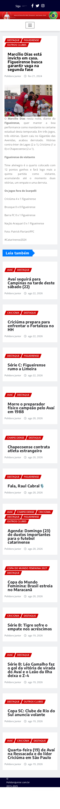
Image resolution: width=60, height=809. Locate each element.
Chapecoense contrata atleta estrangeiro (29, 448)
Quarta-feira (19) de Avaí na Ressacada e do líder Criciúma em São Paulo (31, 753)
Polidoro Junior (12, 76)
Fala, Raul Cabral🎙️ (26, 485)
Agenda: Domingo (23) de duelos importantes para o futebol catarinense (29, 536)
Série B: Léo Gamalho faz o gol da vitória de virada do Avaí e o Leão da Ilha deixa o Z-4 (31, 670)
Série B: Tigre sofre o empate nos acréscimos (30, 627)
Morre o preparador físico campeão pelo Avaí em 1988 (31, 407)
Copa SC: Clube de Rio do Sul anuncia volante (31, 712)
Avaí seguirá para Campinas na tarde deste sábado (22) (31, 283)
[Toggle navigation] (30, 25)
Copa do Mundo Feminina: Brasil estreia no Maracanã (30, 585)
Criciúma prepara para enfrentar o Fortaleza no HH (31, 325)
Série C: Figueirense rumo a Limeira (26, 366)
